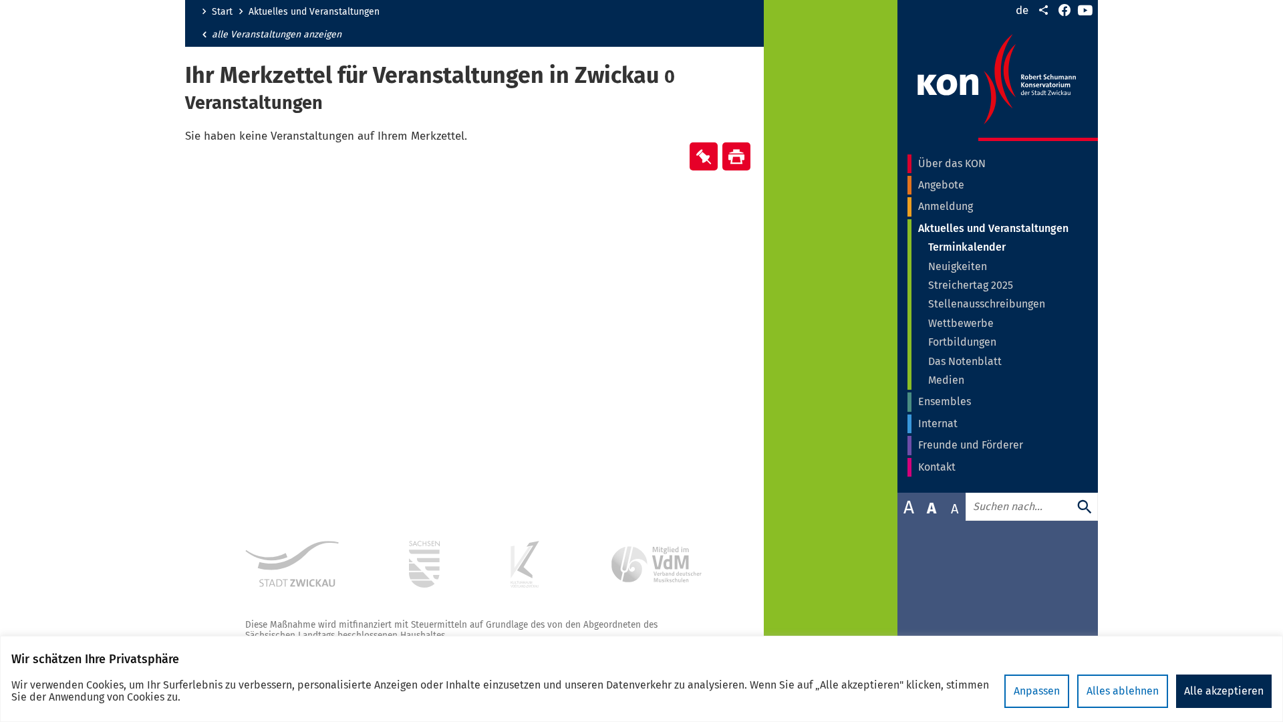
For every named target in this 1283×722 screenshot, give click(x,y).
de (1022, 10)
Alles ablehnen (1123, 691)
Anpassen (1037, 691)
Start (222, 12)
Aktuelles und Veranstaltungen (314, 12)
